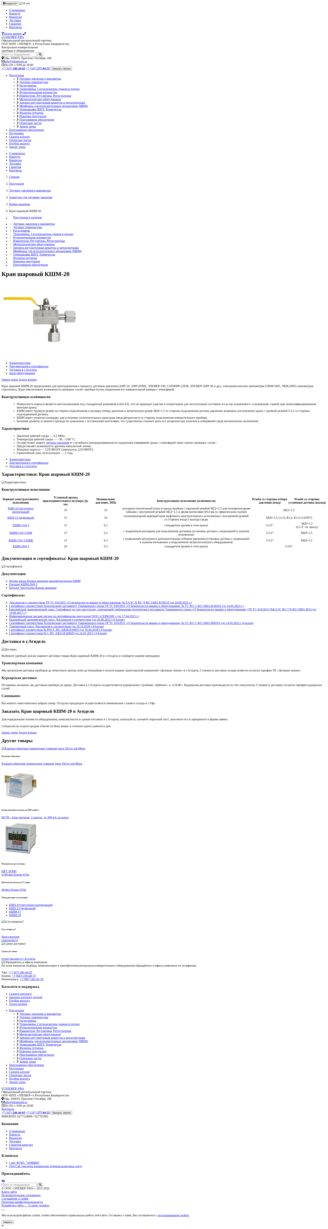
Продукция (16, 75)
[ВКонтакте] (3, 1181)
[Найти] (40, 54)
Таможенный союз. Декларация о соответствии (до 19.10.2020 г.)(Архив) (56, 626)
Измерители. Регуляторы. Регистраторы (45, 95)
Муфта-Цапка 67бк (14, 889)
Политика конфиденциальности (22, 1202)
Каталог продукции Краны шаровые (33, 587)
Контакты (15, 27)
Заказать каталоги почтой (25, 997)
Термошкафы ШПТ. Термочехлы (40, 109)
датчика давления (57, 442)
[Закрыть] (3, 1209)
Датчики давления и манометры (40, 78)
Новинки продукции (33, 116)
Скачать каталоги (20, 993)
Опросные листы (30, 123)
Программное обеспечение (36, 119)
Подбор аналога (19, 143)
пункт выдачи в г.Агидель (18, 958)
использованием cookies (173, 1215)
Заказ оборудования (22, 373)
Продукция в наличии (27, 217)
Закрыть (8, 1222)
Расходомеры (27, 85)
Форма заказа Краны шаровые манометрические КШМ (44, 581)
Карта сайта (9, 1191)
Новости (14, 13)
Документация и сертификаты (28, 366)
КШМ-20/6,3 (21, 546)
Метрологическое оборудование (40, 99)
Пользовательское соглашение (21, 1195)
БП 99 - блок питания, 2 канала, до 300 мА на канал (35, 817)
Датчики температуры (33, 82)
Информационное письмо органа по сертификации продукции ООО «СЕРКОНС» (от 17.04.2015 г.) (74, 616)
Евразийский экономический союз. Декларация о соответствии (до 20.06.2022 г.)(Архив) (67, 619)
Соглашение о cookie (15, 1198)
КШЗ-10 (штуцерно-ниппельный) (21, 510)
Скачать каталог (19, 136)
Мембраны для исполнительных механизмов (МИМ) (53, 106)
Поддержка (16, 133)
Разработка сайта (25, 1205)
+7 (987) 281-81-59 (31, 979)
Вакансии (15, 17)
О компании (17, 10)
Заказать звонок (61, 68)
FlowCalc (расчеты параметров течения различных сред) (45, 1166)
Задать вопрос (28, 379)
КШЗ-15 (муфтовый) (20, 517)
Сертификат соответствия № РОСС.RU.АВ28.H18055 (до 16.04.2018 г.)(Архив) (60, 629)
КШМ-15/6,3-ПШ (20, 532)
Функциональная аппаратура (38, 92)
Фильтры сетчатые (31, 112)
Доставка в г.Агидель (23, 369)
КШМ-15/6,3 (21, 525)
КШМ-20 (15, 915)
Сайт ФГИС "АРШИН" (24, 1162)
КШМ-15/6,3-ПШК (21, 540)
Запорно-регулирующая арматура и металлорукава (52, 102)
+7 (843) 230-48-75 (24, 975)
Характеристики (20, 363)
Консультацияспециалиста (10, 938)
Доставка (15, 20)
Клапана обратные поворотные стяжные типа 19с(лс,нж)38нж (42, 763)
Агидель (10, 3)
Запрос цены (27, 126)
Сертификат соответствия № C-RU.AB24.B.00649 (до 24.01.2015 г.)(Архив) (58, 633)
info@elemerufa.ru (16, 61)
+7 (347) (13, 68)
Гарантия (15, 23)
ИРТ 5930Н (9, 871)
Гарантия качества (21, 1144)
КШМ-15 (15, 911)
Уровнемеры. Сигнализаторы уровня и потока (49, 89)
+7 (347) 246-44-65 (20, 972)
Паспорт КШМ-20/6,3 (23, 584)
